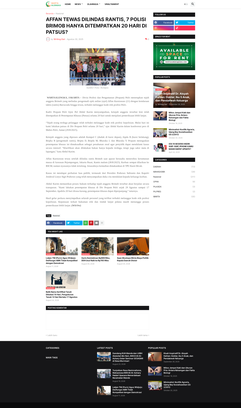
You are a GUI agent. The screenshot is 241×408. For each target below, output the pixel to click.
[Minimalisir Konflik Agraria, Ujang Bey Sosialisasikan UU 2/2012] (160, 132)
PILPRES (174, 191)
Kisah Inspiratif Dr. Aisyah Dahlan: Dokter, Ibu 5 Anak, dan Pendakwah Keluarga (178, 355)
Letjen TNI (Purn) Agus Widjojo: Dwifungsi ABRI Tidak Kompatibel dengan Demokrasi (62, 260)
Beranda (50, 14)
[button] (186, 4)
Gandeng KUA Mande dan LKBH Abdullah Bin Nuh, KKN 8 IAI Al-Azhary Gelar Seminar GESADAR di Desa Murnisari (128, 357)
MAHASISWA (174, 172)
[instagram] (163, 28)
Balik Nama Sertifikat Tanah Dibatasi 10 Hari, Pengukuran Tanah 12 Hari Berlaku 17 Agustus (61, 294)
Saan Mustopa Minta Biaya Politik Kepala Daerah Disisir (133, 259)
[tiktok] (185, 28)
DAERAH (174, 166)
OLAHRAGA (92, 4)
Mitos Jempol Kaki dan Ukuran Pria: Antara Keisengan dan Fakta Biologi (179, 116)
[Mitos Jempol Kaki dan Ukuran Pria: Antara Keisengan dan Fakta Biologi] (160, 115)
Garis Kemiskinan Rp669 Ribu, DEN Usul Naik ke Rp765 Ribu (95, 259)
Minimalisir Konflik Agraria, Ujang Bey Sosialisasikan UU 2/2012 (182, 132)
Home (68, 4)
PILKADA (174, 186)
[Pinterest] (91, 223)
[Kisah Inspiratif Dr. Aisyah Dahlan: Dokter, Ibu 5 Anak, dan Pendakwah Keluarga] (155, 356)
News (78, 4)
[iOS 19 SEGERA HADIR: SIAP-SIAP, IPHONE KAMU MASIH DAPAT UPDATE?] (160, 147)
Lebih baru (52, 335)
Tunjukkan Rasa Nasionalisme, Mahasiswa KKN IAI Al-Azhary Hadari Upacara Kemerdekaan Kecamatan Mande (127, 374)
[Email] (96, 223)
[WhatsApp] (85, 223)
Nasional (60, 14)
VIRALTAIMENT (112, 4)
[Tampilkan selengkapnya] (102, 223)
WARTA (174, 196)
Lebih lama (143, 335)
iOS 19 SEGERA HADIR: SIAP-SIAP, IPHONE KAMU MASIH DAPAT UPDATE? (181, 146)
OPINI (174, 181)
